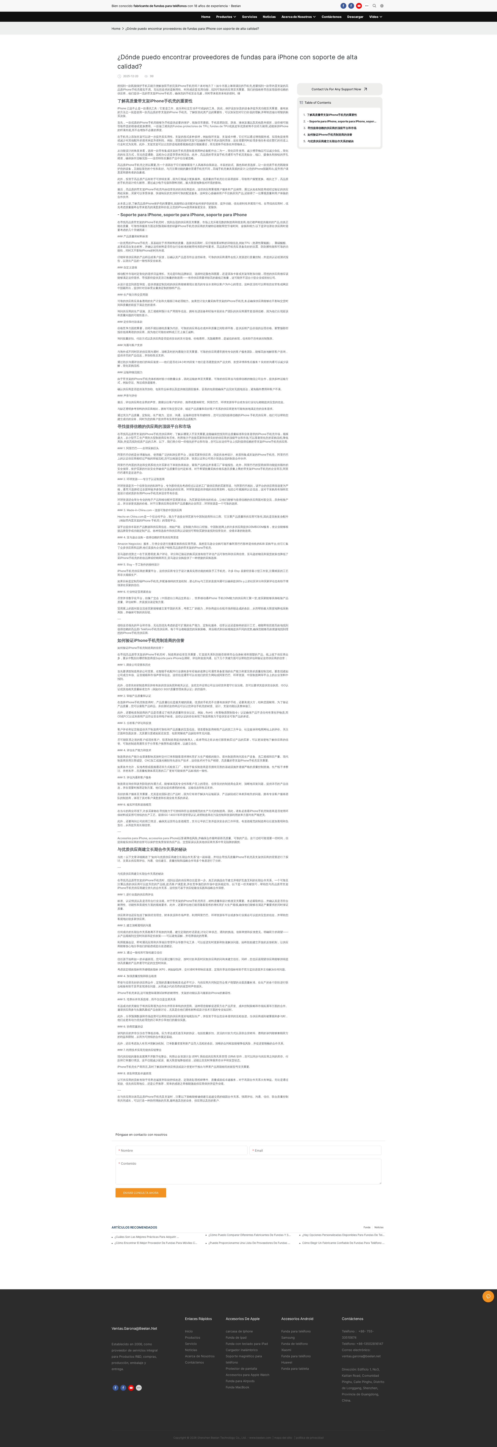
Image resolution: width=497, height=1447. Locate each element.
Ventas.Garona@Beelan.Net (134, 1328)
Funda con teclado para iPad (247, 1344)
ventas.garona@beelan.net (361, 1356)
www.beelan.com (260, 1437)
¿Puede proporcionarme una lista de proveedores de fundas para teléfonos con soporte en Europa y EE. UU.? (250, 1242)
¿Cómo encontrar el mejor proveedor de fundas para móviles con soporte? (156, 1242)
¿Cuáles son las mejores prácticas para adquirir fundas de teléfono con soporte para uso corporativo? (147, 1236)
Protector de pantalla (241, 1368)
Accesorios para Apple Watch (247, 1375)
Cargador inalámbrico (242, 1350)
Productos (192, 1337)
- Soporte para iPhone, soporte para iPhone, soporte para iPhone (342, 121)
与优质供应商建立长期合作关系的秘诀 (331, 141)
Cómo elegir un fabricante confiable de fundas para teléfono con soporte (343, 1242)
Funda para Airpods (240, 1381)
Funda (367, 1227)
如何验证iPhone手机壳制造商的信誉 (330, 134)
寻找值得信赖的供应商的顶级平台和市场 (332, 128)
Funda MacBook (237, 1387)
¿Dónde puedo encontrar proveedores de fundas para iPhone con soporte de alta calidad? (192, 28)
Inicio (189, 1331)
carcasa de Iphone (239, 1331)
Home (116, 28)
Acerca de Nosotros (200, 1356)
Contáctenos (194, 1362)
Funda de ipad (236, 1337)
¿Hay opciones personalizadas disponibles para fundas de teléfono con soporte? (343, 1234)
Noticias (378, 1227)
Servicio (191, 1344)
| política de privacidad (309, 1437)
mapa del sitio (283, 1437)
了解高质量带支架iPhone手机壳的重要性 (332, 114)
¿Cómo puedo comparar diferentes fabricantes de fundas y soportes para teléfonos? (250, 1234)
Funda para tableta (295, 1368)
